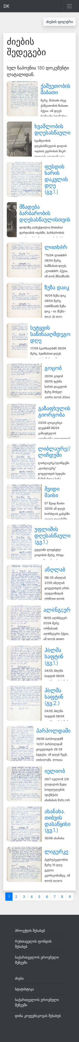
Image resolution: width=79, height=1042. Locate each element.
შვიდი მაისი (52, 492)
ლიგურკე (56, 851)
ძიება (19, 978)
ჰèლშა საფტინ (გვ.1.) (54, 656)
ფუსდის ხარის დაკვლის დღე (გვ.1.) (56, 179)
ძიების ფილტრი (59, 21)
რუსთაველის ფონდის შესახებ (33, 944)
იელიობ (55, 771)
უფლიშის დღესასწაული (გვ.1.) (52, 535)
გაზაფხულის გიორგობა (54, 411)
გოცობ (53, 368)
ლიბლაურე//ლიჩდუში (54, 451)
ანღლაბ (55, 569)
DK (6, 6)
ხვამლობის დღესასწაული (52, 129)
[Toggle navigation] (69, 6)
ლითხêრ (56, 247)
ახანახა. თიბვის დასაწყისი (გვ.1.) (57, 820)
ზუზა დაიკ (57, 287)
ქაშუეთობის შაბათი (55, 89)
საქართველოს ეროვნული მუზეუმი (37, 960)
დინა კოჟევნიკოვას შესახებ (38, 1016)
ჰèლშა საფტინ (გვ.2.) (54, 696)
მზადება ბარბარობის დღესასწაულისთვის (44, 213)
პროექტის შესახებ (30, 930)
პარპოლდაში (53, 731)
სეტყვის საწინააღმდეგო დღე (50, 334)
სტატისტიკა (24, 989)
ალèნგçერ (56, 610)
